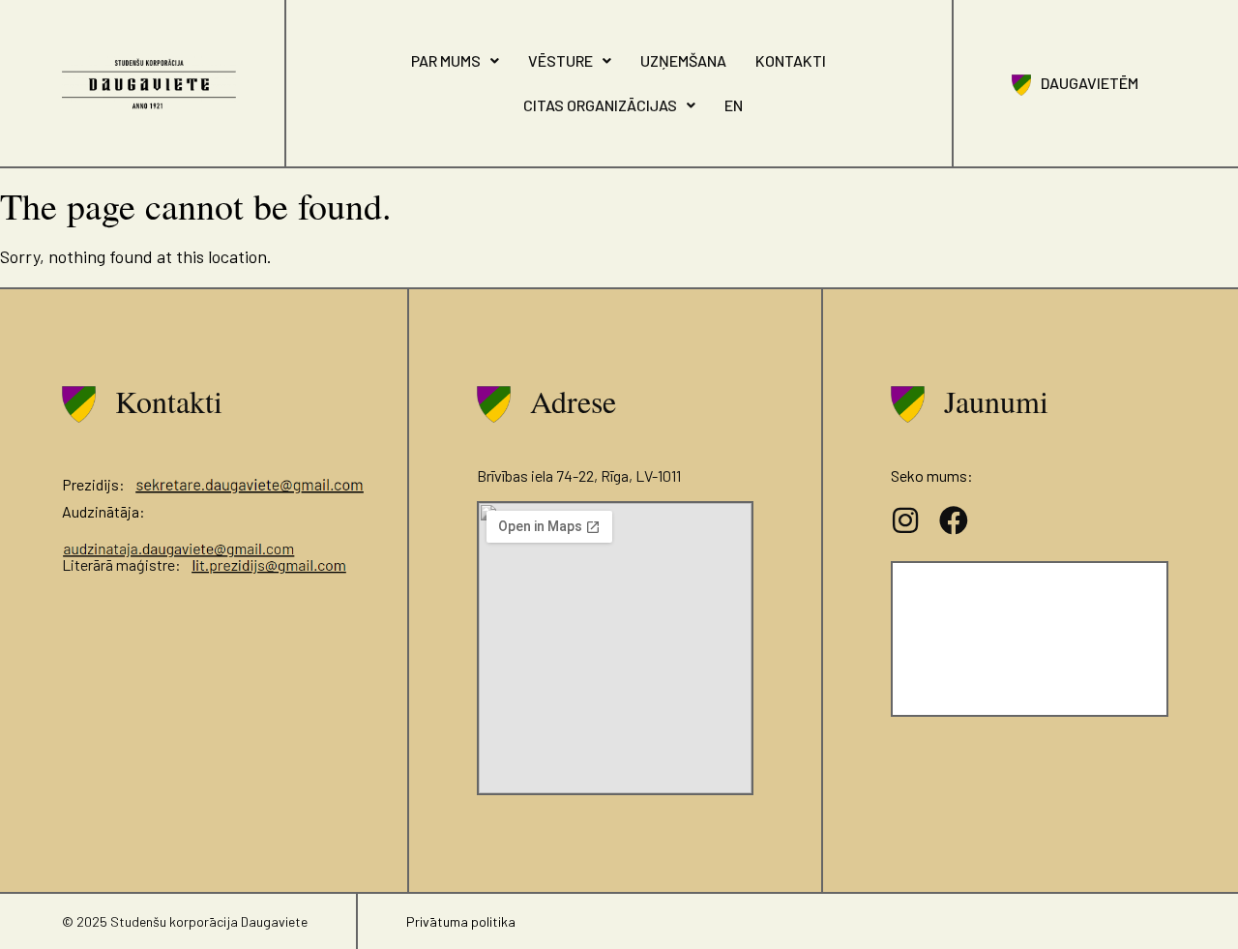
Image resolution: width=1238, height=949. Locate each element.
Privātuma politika (461, 921)
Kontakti (790, 60)
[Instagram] (905, 520)
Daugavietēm (1089, 83)
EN (733, 105)
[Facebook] (953, 520)
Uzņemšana (683, 60)
